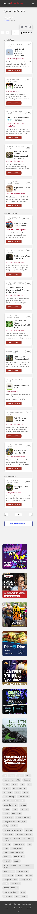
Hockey (14, 826)
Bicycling (23, 805)
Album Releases (23, 797)
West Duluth (8, 896)
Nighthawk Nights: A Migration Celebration (19, 52)
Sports (17, 792)
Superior (19, 875)
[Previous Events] (2, 32)
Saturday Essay (9, 871)
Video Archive (15, 884)
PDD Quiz (7, 857)
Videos (26, 792)
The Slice (29, 875)
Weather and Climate (10, 892)
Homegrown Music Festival (12, 830)
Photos (6, 784)
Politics (14, 784)
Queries (16, 861)
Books (15, 809)
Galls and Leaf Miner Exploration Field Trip (22, 324)
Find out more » (14, 70)
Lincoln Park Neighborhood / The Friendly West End (17, 839)
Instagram (28, 830)
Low (29, 844)
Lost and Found (19, 844)
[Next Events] (7, 32)
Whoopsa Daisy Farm (21, 487)
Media (6, 849)
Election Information (22, 817)
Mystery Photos (17, 849)
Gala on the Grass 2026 (21, 386)
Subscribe (29, 908)
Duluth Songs (8, 817)
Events (6, 21)
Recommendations (19, 788)
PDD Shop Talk (19, 857)
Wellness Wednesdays (19, 86)
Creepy (6, 813)
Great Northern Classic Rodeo (20, 224)
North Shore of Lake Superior (13, 853)
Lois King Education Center (15, 161)
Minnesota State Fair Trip (21, 118)
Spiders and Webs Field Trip (22, 257)
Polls (22, 784)
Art (5, 776)
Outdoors (27, 780)
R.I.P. (29, 784)
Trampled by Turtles (10, 880)
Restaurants (8, 792)
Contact (21, 908)
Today (15, 32)
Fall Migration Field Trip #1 (20, 419)
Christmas (24, 809)
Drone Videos (16, 813)
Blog (6, 908)
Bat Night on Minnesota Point (21, 358)
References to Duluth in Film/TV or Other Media (17, 866)
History (20, 776)
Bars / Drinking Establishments (13, 801)
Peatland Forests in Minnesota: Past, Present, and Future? (17, 290)
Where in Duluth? (21, 896)
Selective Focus (22, 871)
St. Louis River (8, 875)
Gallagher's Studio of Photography (15, 822)
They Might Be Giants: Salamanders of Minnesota (21, 154)
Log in (18, 911)
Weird (23, 892)
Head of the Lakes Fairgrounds (16, 230)
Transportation (25, 880)
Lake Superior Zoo (12, 91)
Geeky (6, 826)
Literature (7, 844)
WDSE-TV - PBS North (11, 888)
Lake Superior (8, 834)
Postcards (7, 861)
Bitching (6, 809)
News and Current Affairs (12, 780)
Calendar (13, 908)
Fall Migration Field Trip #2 (20, 451)
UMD (5, 884)
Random (6, 788)
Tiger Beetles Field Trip (22, 188)
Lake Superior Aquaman (24, 834)
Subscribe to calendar (17, 523)
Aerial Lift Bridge (9, 797)
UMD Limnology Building (14, 59)
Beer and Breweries (10, 805)
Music (28, 776)
